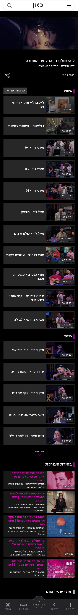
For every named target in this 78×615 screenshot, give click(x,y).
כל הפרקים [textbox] (18, 90)
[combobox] (15, 91)
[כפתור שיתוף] (7, 75)
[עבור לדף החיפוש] (9, 5)
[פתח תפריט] (69, 5)
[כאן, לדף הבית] (38, 5)
